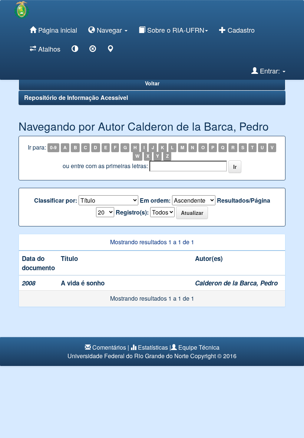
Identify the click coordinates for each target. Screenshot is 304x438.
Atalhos (48, 48)
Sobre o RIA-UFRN (174, 30)
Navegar (109, 30)
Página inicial (56, 30)
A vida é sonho (83, 282)
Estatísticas (153, 347)
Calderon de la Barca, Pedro (236, 282)
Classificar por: (55, 200)
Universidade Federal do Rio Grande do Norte (128, 356)
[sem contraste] (93, 50)
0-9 (53, 147)
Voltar (152, 83)
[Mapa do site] (110, 50)
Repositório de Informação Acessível (76, 97)
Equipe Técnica (198, 347)
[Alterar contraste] (75, 50)
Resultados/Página (243, 200)
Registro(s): (132, 212)
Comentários (109, 347)
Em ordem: (155, 200)
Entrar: (270, 70)
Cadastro (240, 30)
